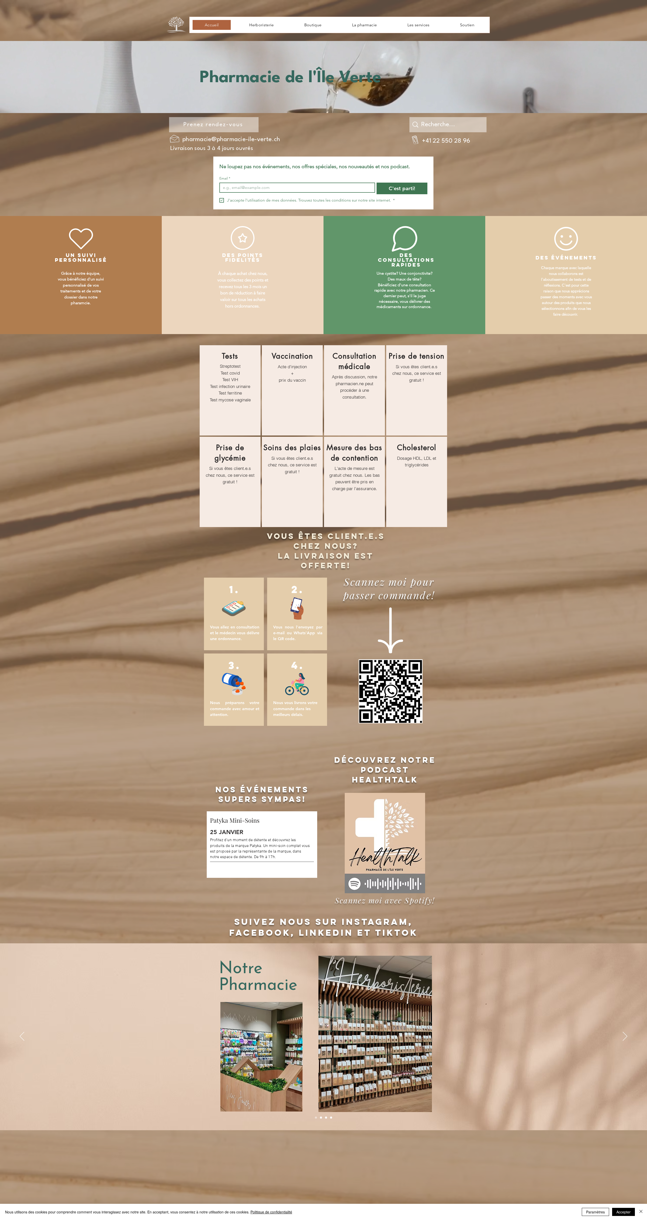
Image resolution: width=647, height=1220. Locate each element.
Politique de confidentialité (271, 1211)
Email (224, 178)
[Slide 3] (326, 1118)
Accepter (623, 1211)
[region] (230, 390)
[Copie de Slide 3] (331, 1118)
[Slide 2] (321, 1118)
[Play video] (385, 1032)
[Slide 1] (316, 1118)
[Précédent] (22, 1036)
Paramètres (595, 1211)
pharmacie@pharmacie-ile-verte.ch (231, 140)
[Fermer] (641, 1212)
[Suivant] (625, 1036)
